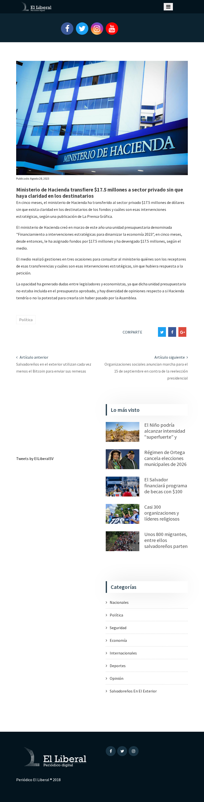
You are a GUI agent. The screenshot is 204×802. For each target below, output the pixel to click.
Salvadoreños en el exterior (133, 690)
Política (26, 319)
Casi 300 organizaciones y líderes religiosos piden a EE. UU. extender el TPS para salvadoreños (163, 522)
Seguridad (118, 627)
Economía (118, 640)
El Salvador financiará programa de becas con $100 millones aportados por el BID (165, 491)
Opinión (116, 678)
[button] (64, 28)
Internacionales (123, 652)
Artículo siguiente (170, 357)
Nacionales (119, 602)
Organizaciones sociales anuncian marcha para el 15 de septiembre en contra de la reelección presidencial (146, 371)
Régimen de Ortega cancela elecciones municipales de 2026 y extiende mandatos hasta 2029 (165, 467)
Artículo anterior (33, 357)
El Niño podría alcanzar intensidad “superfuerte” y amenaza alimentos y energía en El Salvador (165, 440)
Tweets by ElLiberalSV (34, 458)
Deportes (118, 665)
